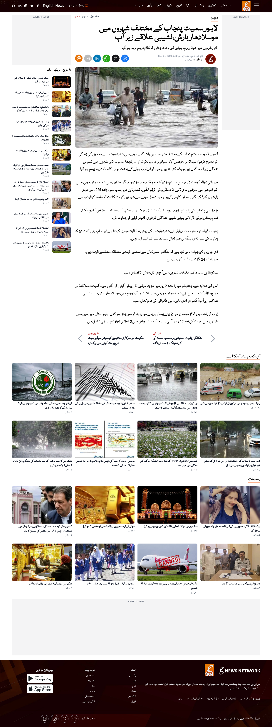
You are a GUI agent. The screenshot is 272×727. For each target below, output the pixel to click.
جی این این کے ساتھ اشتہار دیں (190, 698)
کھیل (133, 691)
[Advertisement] (241, 74)
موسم (84, 16)
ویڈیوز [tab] (56, 70)
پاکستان (132, 675)
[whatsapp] (106, 59)
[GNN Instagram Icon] (25, 5)
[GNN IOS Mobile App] (40, 688)
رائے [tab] (48, 70)
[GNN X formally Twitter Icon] (31, 5)
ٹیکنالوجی (131, 696)
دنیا (134, 681)
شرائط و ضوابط (212, 698)
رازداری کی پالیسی (229, 698)
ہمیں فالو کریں (88, 719)
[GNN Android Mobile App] (40, 678)
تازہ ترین (91, 681)
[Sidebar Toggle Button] (256, 5)
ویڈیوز (92, 691)
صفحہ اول (94, 16)
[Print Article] (79, 58)
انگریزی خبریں (89, 701)
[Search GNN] (14, 6)
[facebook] (125, 59)
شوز (93, 686)
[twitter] (116, 59)
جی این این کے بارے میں (250, 698)
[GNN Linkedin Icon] (20, 5)
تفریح (134, 686)
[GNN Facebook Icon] (37, 5)
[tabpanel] (41, 164)
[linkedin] (97, 59)
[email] (88, 59)
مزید (140, 5)
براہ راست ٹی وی (88, 696)
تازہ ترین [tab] (67, 70)
